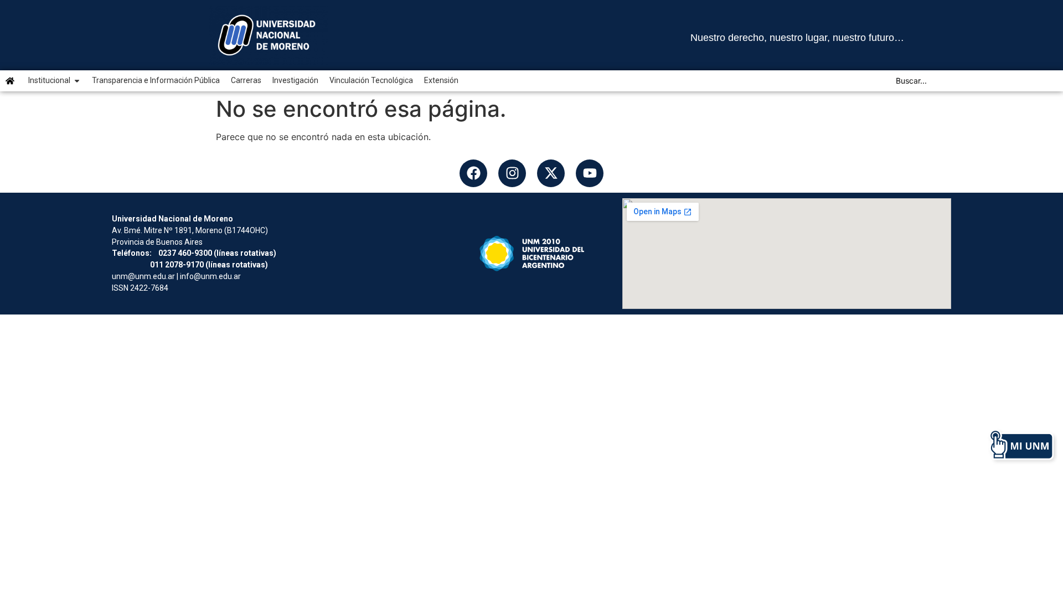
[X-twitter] (551, 173)
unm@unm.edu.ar (143, 276)
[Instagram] (512, 173)
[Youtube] (589, 173)
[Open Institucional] (77, 80)
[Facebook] (473, 173)
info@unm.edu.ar (210, 276)
